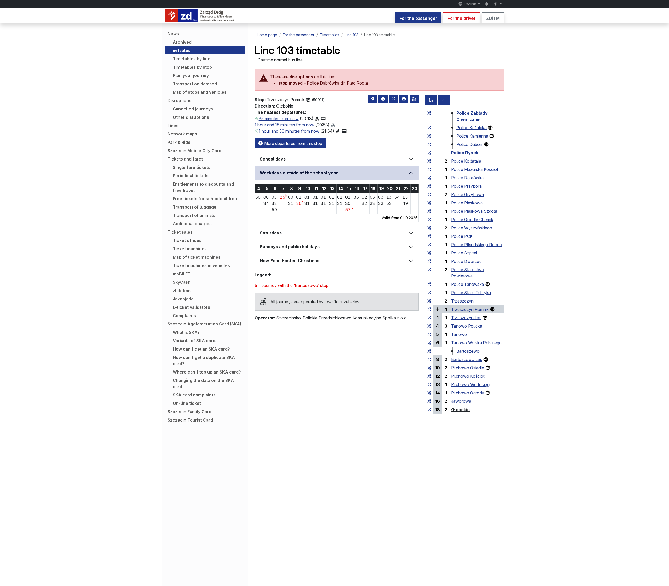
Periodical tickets (191, 175)
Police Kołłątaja (466, 161)
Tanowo (459, 334)
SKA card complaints (194, 395)
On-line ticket (187, 403)
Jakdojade (183, 298)
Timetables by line (191, 58)
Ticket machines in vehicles (201, 265)
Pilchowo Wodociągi (470, 384)
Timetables (179, 50)
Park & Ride (179, 142)
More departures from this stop (292, 143)
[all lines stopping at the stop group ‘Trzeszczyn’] (429, 301)
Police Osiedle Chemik (472, 219)
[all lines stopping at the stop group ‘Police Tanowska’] (429, 284)
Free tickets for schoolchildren (205, 198)
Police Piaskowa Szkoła (474, 211)
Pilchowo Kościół (468, 376)
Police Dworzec (466, 261)
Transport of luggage (194, 207)
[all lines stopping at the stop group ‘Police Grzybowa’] (429, 194)
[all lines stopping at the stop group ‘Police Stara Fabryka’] (429, 292)
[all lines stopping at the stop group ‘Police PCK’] (429, 236)
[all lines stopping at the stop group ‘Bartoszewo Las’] (429, 359)
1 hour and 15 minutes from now (284, 124)
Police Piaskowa (467, 202)
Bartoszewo (468, 351)
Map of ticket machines (197, 257)
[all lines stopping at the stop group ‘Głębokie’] (429, 409)
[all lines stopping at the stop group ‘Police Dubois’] (429, 144)
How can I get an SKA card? (201, 349)
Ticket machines (190, 248)
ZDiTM (493, 18)
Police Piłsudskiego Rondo (476, 244)
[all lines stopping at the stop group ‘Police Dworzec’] (429, 261)
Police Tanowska (467, 284)
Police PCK (462, 236)
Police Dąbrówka (467, 177)
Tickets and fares (186, 159)
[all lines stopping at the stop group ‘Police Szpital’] (429, 253)
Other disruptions (191, 117)
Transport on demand (195, 83)
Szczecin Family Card (189, 411)
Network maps (182, 134)
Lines (173, 125)
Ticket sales (180, 232)
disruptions (301, 76)
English (470, 4)
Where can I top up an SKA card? (207, 372)
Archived (182, 42)
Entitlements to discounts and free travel (203, 187)
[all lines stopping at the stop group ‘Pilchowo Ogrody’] (429, 392)
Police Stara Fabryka (471, 292)
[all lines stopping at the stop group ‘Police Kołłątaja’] (429, 161)
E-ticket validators (191, 307)
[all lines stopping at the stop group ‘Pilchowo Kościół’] (429, 376)
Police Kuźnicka (471, 127)
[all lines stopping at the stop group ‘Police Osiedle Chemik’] (429, 219)
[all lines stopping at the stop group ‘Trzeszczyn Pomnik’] (429, 309)
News (173, 33)
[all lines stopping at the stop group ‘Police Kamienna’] (429, 136)
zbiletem (182, 290)
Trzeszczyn (462, 301)
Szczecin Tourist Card (190, 420)
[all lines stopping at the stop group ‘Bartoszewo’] (429, 351)
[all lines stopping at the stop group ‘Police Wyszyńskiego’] (429, 227)
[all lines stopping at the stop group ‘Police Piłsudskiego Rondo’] (429, 244)
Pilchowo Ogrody (467, 392)
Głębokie (460, 409)
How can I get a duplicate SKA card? (204, 360)
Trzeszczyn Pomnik (470, 309)
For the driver (462, 18)
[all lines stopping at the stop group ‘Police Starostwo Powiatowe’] (429, 269)
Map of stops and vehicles (200, 92)
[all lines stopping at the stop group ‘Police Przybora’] (429, 186)
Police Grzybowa (467, 194)
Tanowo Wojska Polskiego (476, 342)
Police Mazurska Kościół (474, 169)
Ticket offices (187, 240)
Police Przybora (466, 186)
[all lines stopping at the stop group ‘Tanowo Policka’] (429, 326)
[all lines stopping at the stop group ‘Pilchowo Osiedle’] (429, 367)
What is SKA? (186, 332)
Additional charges (192, 223)
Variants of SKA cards (195, 340)
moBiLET (182, 273)
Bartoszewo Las (466, 359)
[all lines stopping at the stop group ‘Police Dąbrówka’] (429, 177)
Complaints (184, 315)
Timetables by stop (192, 67)
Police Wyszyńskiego (471, 227)
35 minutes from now (279, 118)
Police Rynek (464, 152)
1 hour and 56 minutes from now (289, 131)
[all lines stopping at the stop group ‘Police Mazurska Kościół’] (429, 169)
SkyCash (182, 282)
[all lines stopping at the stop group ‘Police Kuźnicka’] (429, 127)
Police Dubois (469, 144)
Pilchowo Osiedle (467, 367)
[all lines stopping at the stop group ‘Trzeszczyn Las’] (429, 317)
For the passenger (418, 18)
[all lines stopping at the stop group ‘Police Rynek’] (429, 152)
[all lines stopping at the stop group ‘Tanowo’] (429, 334)
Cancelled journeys (193, 108)
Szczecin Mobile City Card (194, 150)
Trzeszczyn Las (466, 317)
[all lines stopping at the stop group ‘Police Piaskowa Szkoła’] (429, 211)
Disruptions (179, 100)
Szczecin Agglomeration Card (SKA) (204, 324)
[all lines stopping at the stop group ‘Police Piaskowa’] (429, 202)
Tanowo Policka (466, 326)
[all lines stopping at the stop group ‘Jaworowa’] (429, 401)
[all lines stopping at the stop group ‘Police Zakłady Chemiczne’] (429, 113)
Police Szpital (464, 253)
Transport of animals (194, 215)
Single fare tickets (191, 167)
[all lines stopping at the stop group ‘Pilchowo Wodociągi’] (429, 384)
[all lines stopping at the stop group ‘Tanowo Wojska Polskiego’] (429, 342)
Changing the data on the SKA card (203, 383)
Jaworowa (461, 401)
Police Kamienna (472, 136)
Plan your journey (191, 75)
